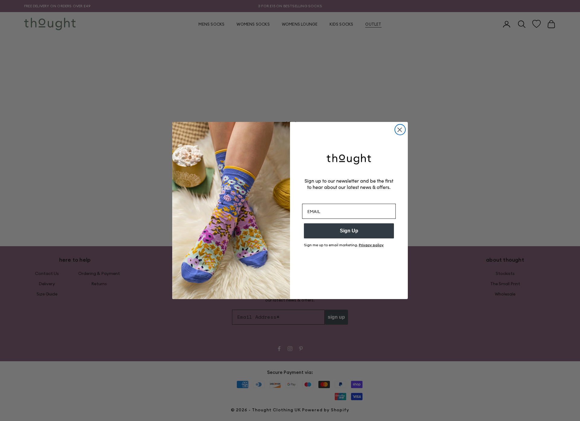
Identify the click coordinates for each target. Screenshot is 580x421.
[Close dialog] (400, 129)
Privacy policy (371, 245)
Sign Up (349, 230)
